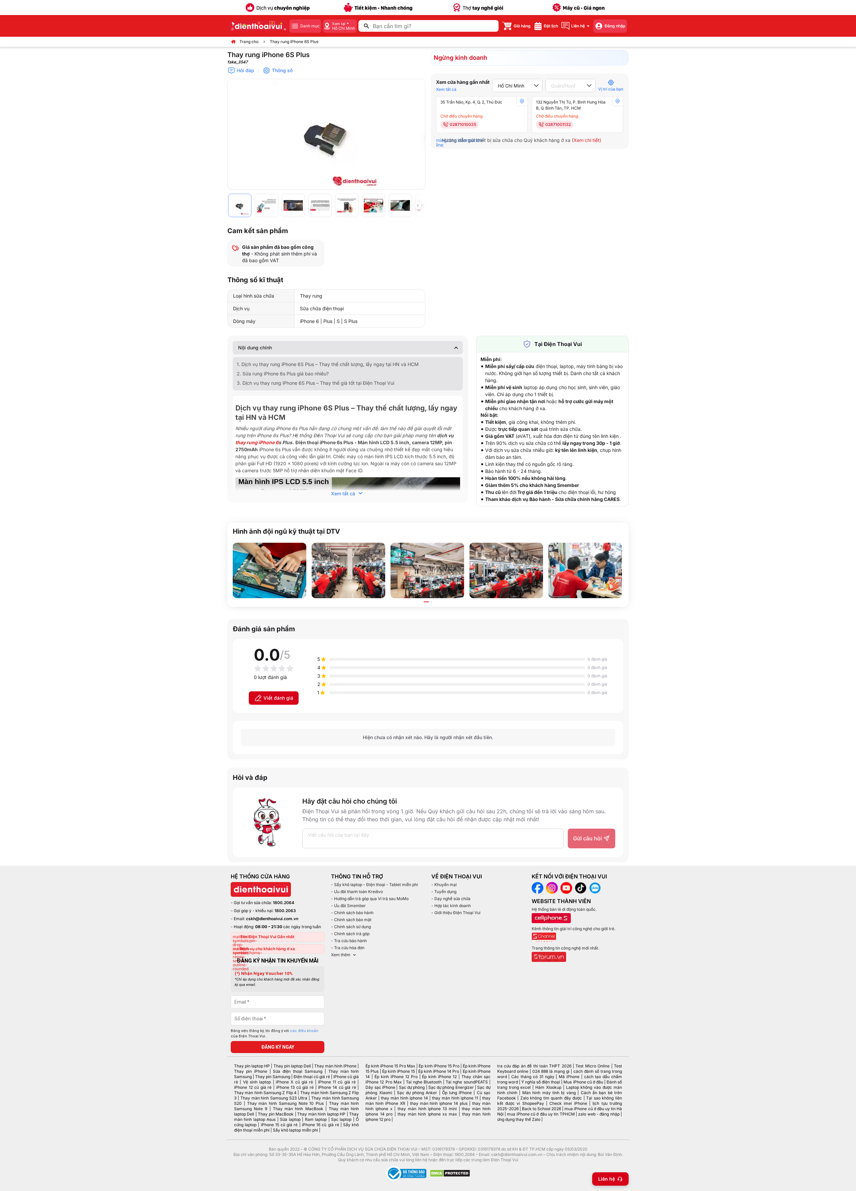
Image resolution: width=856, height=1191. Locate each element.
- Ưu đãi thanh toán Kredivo (357, 891)
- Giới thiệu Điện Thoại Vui (455, 912)
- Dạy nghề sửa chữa (450, 898)
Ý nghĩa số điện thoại (540, 1081)
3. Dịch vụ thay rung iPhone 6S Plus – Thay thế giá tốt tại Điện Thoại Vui (315, 383)
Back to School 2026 (541, 1108)
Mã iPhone (569, 1076)
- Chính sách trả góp (350, 933)
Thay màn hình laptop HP (321, 1114)
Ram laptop (316, 1119)
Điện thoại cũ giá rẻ (312, 1076)
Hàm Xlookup (548, 1087)
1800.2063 (285, 910)
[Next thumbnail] (417, 205)
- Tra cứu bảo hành (349, 940)
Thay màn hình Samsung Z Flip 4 (265, 1092)
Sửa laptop (290, 1119)
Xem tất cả (446, 89)
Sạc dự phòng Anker (417, 1092)
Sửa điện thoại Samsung (297, 1071)
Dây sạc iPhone (380, 1087)
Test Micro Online (592, 1065)
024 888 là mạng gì (551, 1071)
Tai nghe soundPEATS (467, 1081)
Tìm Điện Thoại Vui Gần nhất (267, 936)
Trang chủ (248, 41)
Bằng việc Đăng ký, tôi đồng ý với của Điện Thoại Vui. (274, 1034)
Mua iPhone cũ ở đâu (583, 1081)
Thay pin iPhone (250, 1071)
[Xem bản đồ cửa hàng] (522, 101)
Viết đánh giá (278, 698)
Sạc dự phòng (412, 1087)
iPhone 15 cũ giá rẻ (279, 1124)
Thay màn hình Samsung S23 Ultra (273, 1097)
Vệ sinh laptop (257, 1081)
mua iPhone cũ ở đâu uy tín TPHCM (540, 1114)
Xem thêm (340, 954)
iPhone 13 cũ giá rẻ (295, 1087)
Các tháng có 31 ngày (532, 1076)
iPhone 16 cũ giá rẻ (320, 1124)
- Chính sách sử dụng (351, 926)
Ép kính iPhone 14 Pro (438, 1071)
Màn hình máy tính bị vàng (549, 1092)
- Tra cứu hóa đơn (347, 947)
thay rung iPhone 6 (257, 442)
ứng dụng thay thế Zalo (518, 1119)
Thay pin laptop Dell (292, 1065)
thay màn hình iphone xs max (427, 1114)
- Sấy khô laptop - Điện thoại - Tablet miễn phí (374, 884)
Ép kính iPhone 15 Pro (439, 1065)
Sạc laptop (341, 1119)
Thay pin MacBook (276, 1114)
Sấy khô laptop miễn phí (295, 1130)
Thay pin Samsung (272, 1076)
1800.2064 (283, 902)
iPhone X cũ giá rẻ (294, 1081)
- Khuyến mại (444, 884)
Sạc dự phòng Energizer (451, 1087)
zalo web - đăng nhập (598, 1114)
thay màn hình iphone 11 (455, 1097)
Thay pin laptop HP (252, 1065)
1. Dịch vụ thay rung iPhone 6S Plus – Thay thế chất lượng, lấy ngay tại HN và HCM (328, 364)
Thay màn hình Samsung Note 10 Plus (285, 1103)
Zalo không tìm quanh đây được (551, 1097)
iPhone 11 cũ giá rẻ (337, 1081)
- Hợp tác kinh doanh (451, 905)
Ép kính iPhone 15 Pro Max (390, 1065)
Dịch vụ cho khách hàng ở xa (267, 948)
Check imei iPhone (568, 1103)
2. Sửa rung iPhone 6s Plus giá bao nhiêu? (283, 373)
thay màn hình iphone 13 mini (427, 1108)
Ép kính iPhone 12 (439, 1076)
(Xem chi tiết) (586, 140)
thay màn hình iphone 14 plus (438, 1103)
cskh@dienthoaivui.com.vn (272, 918)
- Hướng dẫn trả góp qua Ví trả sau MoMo (370, 898)
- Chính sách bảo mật (351, 919)
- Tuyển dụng (443, 891)
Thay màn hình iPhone (335, 1065)
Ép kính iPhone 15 (398, 1071)
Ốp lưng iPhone (457, 1092)
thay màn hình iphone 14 (404, 1097)
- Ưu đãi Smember (348, 905)
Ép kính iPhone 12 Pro (396, 1076)
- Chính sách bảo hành (352, 912)
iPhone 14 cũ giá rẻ (337, 1087)
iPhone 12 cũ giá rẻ (253, 1087)
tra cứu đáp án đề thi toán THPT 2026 (534, 1065)
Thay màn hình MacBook (298, 1108)
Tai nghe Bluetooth (424, 1081)
